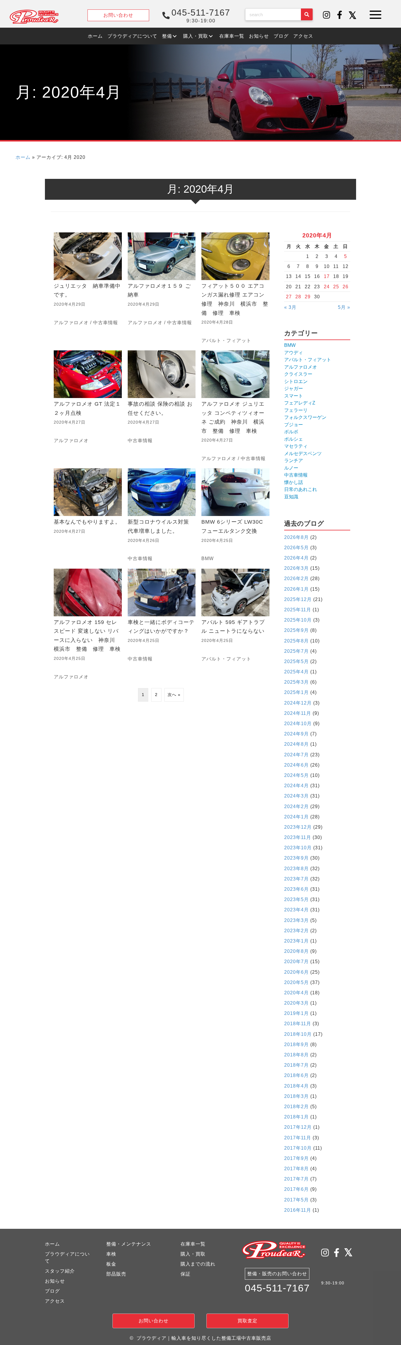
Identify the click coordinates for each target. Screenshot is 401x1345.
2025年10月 (298, 619)
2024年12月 (298, 702)
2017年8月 (296, 1168)
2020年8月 (296, 951)
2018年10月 (298, 1034)
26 (345, 286)
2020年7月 (296, 961)
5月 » (344, 307)
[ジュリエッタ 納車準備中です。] (88, 288)
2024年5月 (296, 775)
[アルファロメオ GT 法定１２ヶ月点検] (88, 406)
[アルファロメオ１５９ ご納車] (162, 288)
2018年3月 (296, 1096)
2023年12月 (298, 827)
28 (298, 296)
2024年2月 (296, 806)
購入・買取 (193, 1253)
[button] (327, 15)
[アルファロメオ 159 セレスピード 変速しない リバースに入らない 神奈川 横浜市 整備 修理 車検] (88, 625)
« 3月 (290, 307)
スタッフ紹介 (60, 1271)
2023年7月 (296, 878)
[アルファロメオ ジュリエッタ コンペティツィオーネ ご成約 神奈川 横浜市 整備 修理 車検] (235, 406)
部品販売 (116, 1273)
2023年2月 (296, 930)
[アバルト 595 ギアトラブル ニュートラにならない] (235, 625)
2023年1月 (296, 940)
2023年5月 (296, 899)
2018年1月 (296, 1116)
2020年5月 (296, 982)
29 (308, 296)
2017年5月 (296, 1199)
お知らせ (55, 1281)
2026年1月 (296, 589)
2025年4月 (296, 671)
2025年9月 (296, 630)
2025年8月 (296, 640)
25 (336, 286)
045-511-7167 (277, 1288)
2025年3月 (296, 682)
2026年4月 (296, 557)
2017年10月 (298, 1148)
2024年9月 (296, 733)
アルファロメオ (71, 322)
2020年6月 (296, 972)
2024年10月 (298, 723)
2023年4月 (296, 909)
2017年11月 (297, 1137)
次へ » (174, 694)
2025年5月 (296, 661)
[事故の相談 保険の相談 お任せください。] (162, 406)
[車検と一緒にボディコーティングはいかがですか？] (162, 625)
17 (327, 276)
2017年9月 (296, 1158)
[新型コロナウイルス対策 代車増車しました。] (162, 515)
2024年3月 (296, 795)
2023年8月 (296, 868)
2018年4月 (296, 1085)
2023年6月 (296, 889)
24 (327, 286)
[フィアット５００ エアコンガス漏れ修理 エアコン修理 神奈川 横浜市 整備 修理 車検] (235, 288)
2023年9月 (296, 857)
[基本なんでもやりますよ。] (88, 515)
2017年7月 (296, 1178)
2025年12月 (298, 599)
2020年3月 (296, 1003)
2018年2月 (296, 1106)
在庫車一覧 (193, 1243)
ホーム (23, 157)
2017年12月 (298, 1127)
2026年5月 (296, 547)
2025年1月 (296, 692)
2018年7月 (296, 1065)
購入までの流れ (198, 1263)
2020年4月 (296, 992)
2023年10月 (298, 847)
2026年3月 (296, 568)
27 (289, 296)
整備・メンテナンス (128, 1243)
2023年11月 (297, 837)
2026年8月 (296, 537)
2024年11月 (297, 713)
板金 (111, 1263)
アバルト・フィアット (226, 340)
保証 (186, 1273)
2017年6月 (296, 1189)
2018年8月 (296, 1054)
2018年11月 (297, 1023)
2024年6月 (296, 765)
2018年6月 (296, 1075)
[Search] (307, 14)
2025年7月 (296, 651)
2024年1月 (296, 816)
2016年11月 (297, 1210)
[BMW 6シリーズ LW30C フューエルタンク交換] (235, 515)
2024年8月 (296, 744)
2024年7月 (296, 754)
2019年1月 (296, 1013)
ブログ (52, 1291)
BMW (207, 558)
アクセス (55, 1301)
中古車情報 (105, 322)
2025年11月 (297, 609)
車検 (111, 1253)
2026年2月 (296, 578)
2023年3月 (296, 920)
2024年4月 (296, 785)
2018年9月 (296, 1044)
